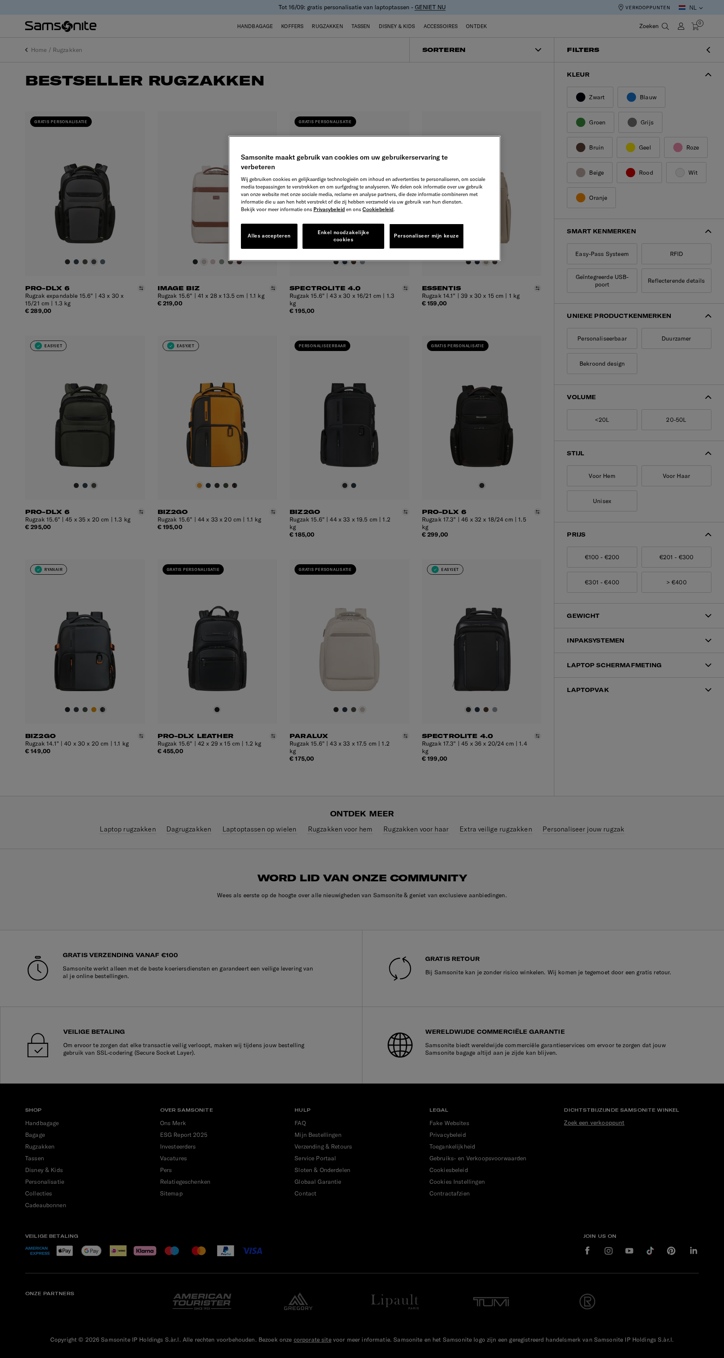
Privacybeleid (329, 209)
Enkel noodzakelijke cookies (343, 236)
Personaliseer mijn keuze (426, 235)
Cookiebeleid (377, 209)
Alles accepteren (269, 235)
